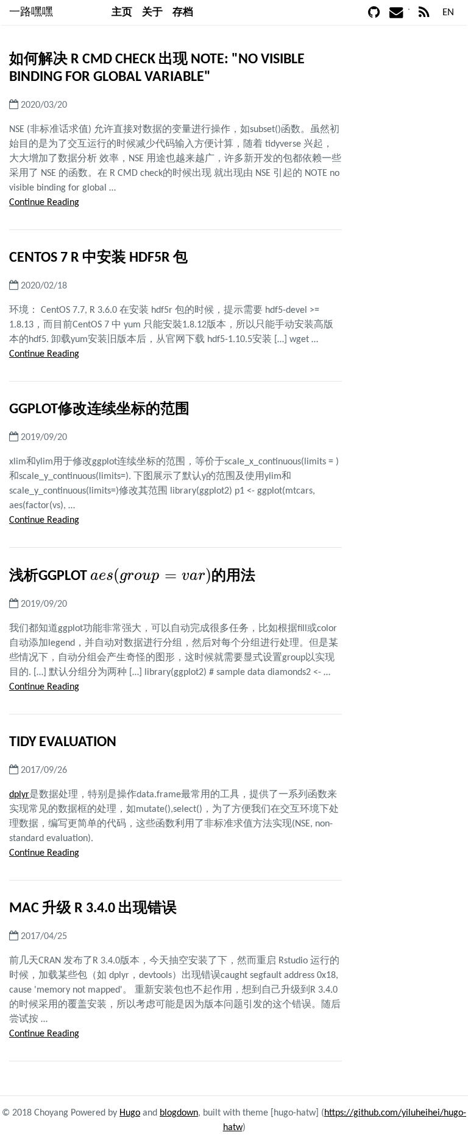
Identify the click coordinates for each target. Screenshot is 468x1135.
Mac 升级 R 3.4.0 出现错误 (93, 908)
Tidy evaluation (62, 742)
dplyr (19, 795)
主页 (122, 12)
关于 (152, 12)
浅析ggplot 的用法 (132, 576)
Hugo (129, 1113)
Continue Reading (44, 203)
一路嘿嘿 (31, 12)
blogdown (179, 1113)
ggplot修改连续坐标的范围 (99, 409)
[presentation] (150, 576)
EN (448, 12)
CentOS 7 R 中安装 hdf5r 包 (98, 258)
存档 (182, 12)
